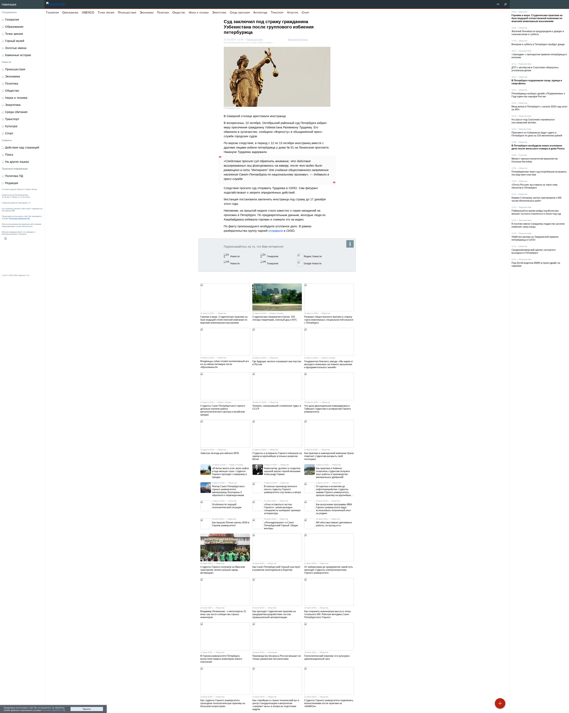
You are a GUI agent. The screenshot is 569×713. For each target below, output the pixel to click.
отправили (275, 230)
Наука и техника (199, 12)
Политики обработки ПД (53, 710)
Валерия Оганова (298, 39)
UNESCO (88, 12)
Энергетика (219, 12)
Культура (292, 12)
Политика (163, 12)
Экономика (147, 12)
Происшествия (127, 12)
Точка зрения (106, 12)
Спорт (305, 12)
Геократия (52, 12)
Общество (178, 12)
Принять (87, 709)
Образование (70, 12)
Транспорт (277, 12)
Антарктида (260, 12)
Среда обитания (240, 12)
